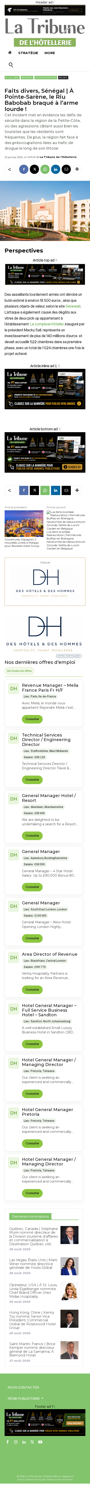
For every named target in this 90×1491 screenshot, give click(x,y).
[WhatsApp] (45, 169)
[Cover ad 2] (45, 389)
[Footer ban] (45, 1422)
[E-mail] (66, 169)
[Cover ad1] (45, 452)
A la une (12, 77)
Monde (27, 77)
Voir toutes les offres (19, 670)
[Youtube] (40, 1442)
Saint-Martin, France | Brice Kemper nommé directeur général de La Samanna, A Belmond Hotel (32, 1350)
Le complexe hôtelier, (47, 324)
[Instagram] (16, 1442)
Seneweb (73, 306)
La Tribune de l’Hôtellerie (58, 157)
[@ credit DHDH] (45, 14)
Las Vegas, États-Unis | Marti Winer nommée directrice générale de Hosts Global (33, 1264)
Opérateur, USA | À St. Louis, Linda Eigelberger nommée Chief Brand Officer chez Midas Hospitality (33, 1291)
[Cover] (45, 289)
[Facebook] (23, 169)
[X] (34, 169)
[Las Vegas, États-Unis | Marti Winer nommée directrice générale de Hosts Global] (69, 1266)
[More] (77, 169)
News (63, 77)
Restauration (45, 77)
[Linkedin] (55, 169)
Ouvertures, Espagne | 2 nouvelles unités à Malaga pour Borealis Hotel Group (22, 543)
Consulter (32, 719)
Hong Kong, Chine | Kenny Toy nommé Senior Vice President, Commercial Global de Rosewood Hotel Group (32, 1320)
